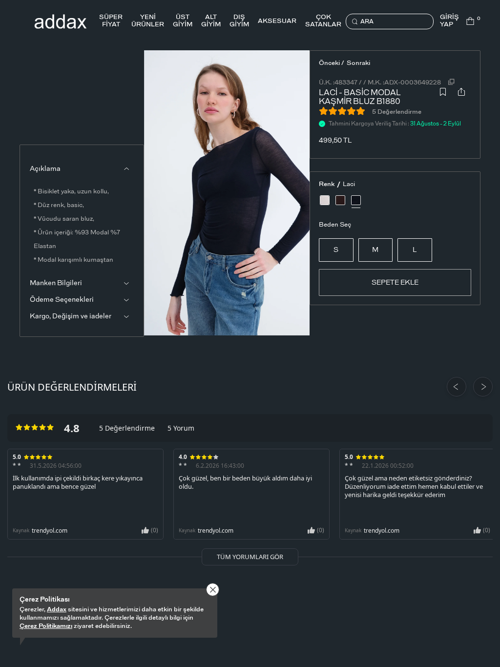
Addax (56, 609)
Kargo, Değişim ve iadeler (70, 316)
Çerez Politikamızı (46, 626)
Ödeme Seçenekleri (62, 299)
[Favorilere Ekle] (443, 94)
